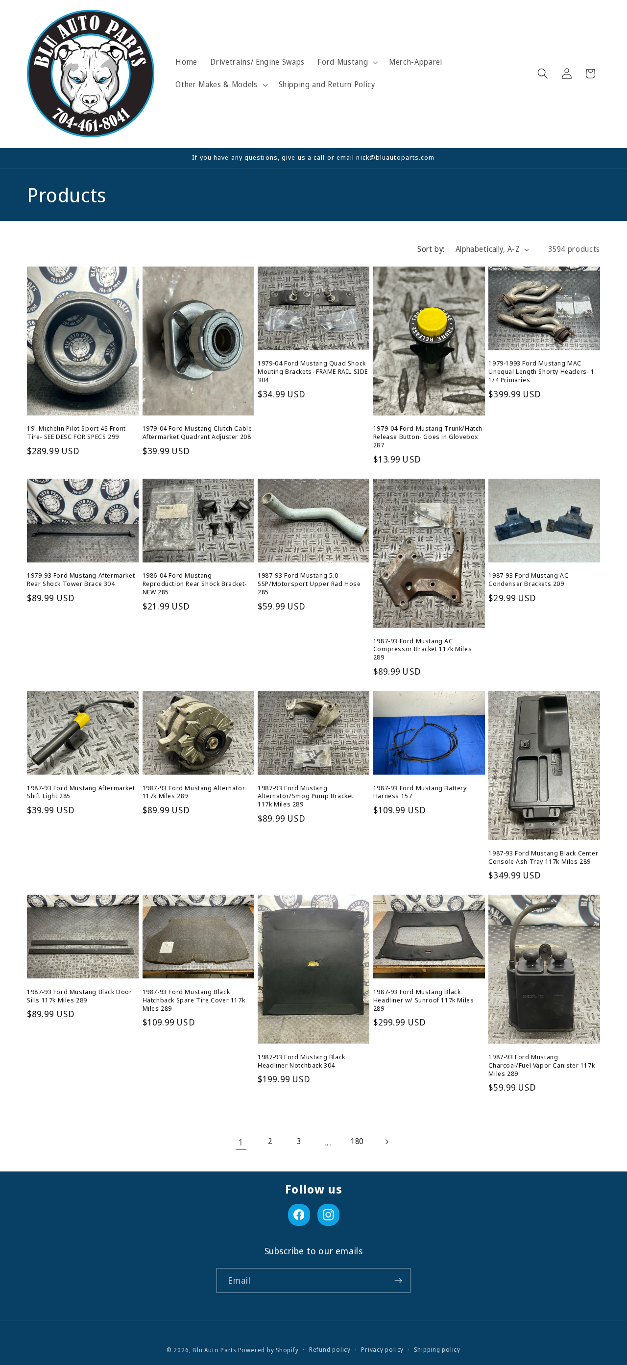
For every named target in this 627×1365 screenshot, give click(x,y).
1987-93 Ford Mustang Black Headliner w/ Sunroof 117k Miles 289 (423, 1000)
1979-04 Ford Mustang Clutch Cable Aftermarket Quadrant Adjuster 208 (197, 432)
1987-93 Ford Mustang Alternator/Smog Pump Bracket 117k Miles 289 (306, 796)
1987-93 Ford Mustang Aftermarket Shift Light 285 (81, 792)
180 (357, 1141)
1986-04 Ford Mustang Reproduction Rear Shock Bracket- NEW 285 (195, 583)
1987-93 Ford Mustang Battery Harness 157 (420, 792)
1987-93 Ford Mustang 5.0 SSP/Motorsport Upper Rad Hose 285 (309, 583)
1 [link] (241, 1142)
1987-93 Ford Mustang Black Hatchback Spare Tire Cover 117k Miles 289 (194, 1000)
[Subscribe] (398, 1280)
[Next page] (386, 1142)
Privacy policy (382, 1349)
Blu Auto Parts (214, 1350)
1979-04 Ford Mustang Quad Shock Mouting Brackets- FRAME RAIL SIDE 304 (313, 371)
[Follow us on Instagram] (328, 1215)
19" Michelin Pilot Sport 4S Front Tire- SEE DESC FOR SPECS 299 (76, 432)
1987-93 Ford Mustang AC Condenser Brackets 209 (528, 579)
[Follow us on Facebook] (299, 1215)
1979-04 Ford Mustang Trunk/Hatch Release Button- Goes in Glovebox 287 (427, 436)
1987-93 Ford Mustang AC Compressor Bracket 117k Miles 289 (422, 649)
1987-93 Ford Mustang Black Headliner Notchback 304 (301, 1061)
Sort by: (431, 249)
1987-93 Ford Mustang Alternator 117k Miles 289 (194, 792)
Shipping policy (437, 1349)
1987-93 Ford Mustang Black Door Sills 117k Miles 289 (79, 996)
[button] (347, 62)
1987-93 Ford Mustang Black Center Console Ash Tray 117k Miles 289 (543, 857)
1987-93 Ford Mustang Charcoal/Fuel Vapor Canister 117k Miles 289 (541, 1065)
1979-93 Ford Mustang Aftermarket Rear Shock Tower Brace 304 (81, 579)
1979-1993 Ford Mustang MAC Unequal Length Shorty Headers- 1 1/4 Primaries (541, 371)
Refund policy (330, 1349)
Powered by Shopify (268, 1350)
